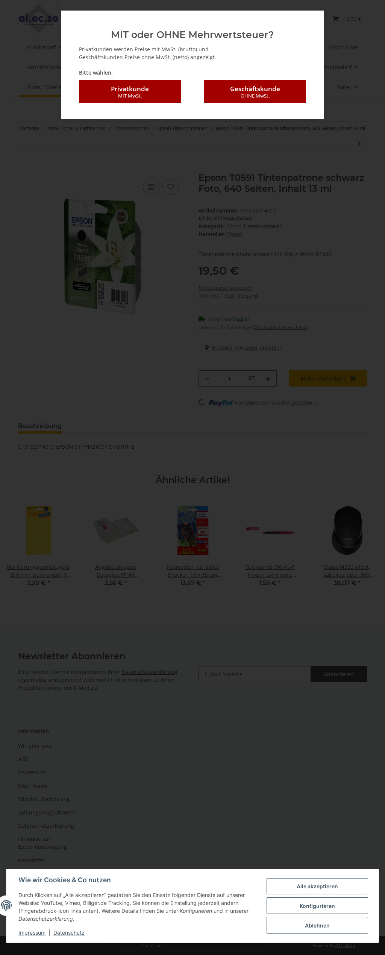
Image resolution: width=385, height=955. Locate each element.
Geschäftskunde (255, 91)
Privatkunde (130, 91)
